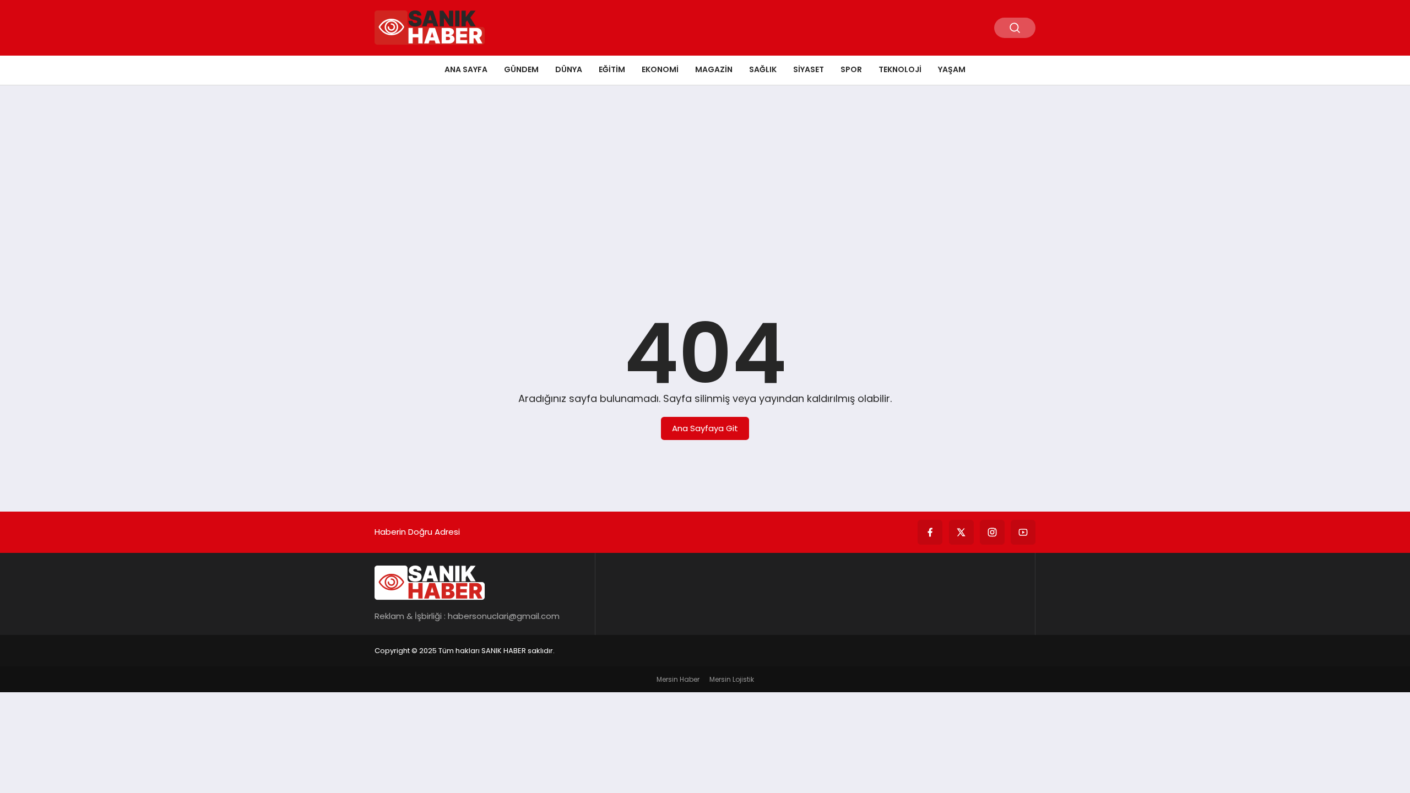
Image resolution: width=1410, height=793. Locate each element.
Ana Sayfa (465, 69)
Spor (851, 69)
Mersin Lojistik (731, 679)
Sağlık (763, 69)
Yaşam (952, 69)
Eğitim (612, 69)
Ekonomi (660, 69)
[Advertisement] (705, 179)
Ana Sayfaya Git (705, 428)
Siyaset (808, 69)
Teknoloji (899, 69)
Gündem (521, 69)
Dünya (568, 69)
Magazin (714, 69)
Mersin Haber (678, 679)
